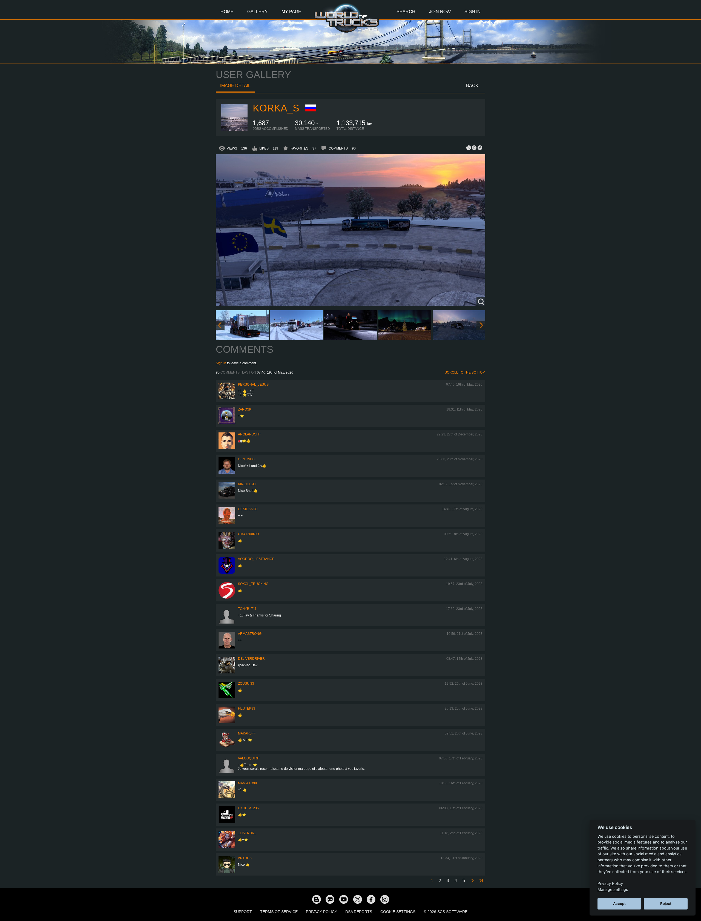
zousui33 (246, 683)
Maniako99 (247, 783)
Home (227, 11)
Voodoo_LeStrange (256, 559)
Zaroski (245, 409)
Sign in (221, 363)
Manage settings (612, 889)
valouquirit (249, 758)
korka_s (276, 108)
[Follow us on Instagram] (384, 899)
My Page (291, 11)
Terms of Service (279, 911)
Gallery (257, 11)
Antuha (245, 858)
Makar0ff (246, 733)
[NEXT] (472, 881)
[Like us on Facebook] (371, 899)
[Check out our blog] (316, 899)
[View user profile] (234, 129)
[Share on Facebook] (479, 147)
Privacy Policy (321, 911)
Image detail (235, 85)
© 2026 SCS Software (445, 911)
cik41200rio (248, 534)
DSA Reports (358, 911)
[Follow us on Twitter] (357, 899)
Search (406, 11)
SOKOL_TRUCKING (253, 584)
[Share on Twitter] (469, 147)
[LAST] (481, 881)
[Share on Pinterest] (474, 147)
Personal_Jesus (253, 384)
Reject (665, 903)
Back (472, 85)
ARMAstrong (250, 634)
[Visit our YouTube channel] (343, 899)
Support (243, 911)
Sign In (472, 11)
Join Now (440, 11)
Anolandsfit (249, 434)
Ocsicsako (247, 509)
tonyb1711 (247, 609)
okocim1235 (248, 808)
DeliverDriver (251, 659)
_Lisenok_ (247, 833)
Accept (619, 903)
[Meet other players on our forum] (329, 899)
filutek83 (246, 708)
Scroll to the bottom (465, 372)
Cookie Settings (397, 911)
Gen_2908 (246, 459)
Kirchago (246, 484)
